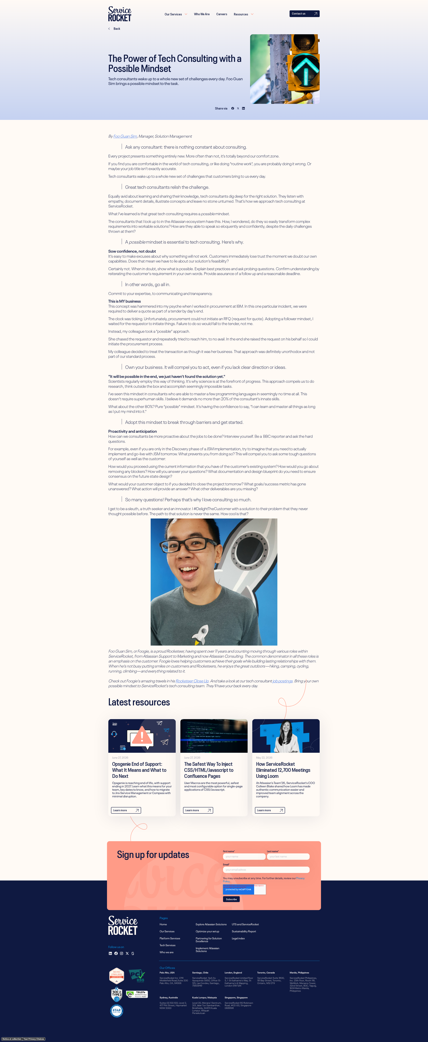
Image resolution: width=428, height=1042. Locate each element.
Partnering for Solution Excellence (209, 939)
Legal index (238, 938)
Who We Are (202, 13)
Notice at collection (12, 1039)
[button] (176, 14)
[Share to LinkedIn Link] (243, 108)
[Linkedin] (110, 953)
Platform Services (170, 938)
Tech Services (167, 945)
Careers (221, 13)
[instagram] (122, 953)
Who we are (167, 952)
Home (163, 924)
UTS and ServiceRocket (245, 924)
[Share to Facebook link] (232, 108)
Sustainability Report (244, 931)
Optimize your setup (207, 931)
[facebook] (116, 953)
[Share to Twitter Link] (238, 108)
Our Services (173, 13)
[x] (127, 953)
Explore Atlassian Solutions (211, 924)
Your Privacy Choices (33, 1039)
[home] (119, 13)
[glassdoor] (133, 953)
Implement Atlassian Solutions (207, 949)
